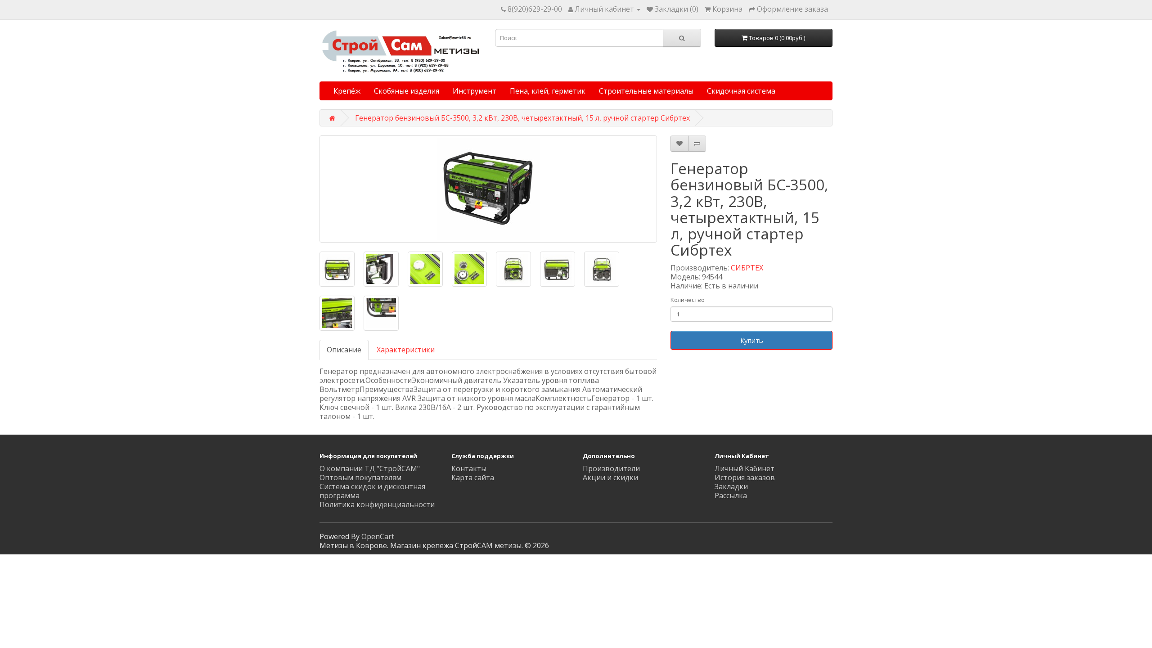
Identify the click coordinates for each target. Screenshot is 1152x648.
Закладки (731, 486)
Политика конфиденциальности (377, 504)
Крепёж (346, 91)
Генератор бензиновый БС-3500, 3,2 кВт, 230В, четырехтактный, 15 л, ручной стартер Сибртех (522, 118)
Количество (687, 300)
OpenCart (377, 536)
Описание (344, 350)
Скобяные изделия (406, 91)
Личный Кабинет (744, 468)
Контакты (468, 468)
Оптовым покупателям (360, 477)
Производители (611, 468)
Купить (751, 340)
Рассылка (731, 495)
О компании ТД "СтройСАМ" (370, 468)
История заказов (745, 477)
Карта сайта (472, 477)
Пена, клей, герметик (547, 91)
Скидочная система (741, 91)
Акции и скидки (610, 477)
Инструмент (474, 91)
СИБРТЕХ (747, 268)
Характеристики (406, 350)
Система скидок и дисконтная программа (372, 491)
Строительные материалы (646, 91)
